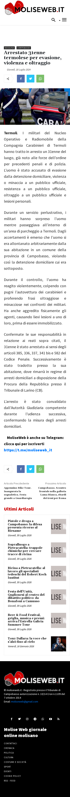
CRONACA (9, 748)
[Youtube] (50, 718)
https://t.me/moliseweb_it (28, 449)
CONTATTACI (10, 743)
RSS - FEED (10, 780)
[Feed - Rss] (58, 718)
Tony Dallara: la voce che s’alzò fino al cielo (27, 640)
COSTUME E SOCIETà (15, 762)
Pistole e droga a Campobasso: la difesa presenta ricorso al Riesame (25, 526)
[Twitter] (30, 78)
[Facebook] (21, 78)
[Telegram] (34, 718)
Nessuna (9, 48)
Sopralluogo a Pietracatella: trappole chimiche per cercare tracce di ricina (25, 549)
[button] (54, 20)
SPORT (7, 766)
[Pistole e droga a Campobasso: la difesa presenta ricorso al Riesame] (58, 526)
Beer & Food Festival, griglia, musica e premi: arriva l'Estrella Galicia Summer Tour (26, 620)
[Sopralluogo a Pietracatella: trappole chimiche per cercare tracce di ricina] (58, 550)
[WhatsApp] (40, 78)
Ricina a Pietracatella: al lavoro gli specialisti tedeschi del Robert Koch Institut (27, 573)
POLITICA (9, 752)
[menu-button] (64, 20)
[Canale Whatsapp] (42, 718)
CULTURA (8, 757)
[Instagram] (27, 718)
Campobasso (23, 48)
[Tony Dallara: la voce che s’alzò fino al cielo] (58, 643)
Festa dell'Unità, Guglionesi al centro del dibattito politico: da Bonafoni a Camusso (26, 596)
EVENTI (7, 771)
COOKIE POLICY (12, 776)
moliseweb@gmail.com (24, 701)
